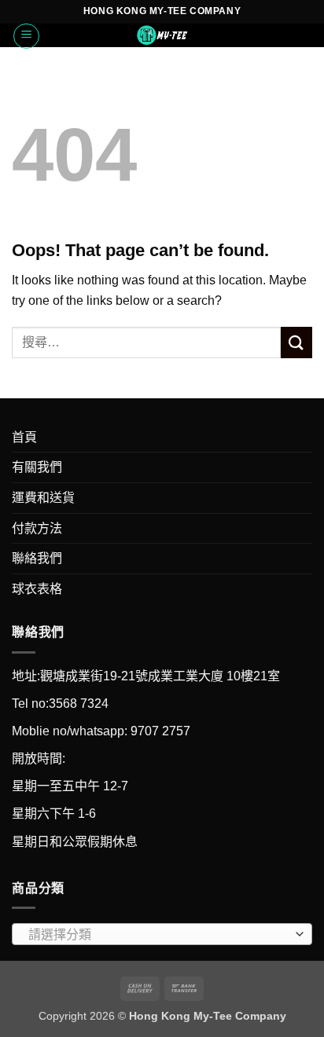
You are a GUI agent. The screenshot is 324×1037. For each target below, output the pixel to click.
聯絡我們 (37, 558)
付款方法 (37, 528)
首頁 (24, 437)
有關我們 (37, 467)
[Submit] (296, 342)
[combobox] (162, 934)
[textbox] (158, 935)
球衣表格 (37, 588)
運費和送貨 (43, 497)
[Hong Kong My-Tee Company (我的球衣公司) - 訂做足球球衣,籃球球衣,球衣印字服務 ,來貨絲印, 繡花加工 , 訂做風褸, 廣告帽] (162, 35)
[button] (26, 36)
